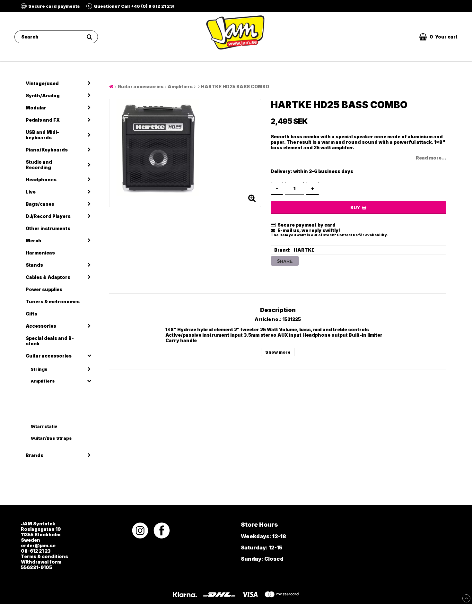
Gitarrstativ (44, 426)
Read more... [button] (431, 157)
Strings (39, 369)
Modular (36, 107)
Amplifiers (43, 381)
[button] (438, 37)
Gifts (31, 313)
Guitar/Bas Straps (51, 438)
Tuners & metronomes (53, 301)
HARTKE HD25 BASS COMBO (235, 86)
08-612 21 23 (35, 551)
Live (31, 191)
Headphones (41, 179)
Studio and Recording (39, 164)
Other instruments (48, 228)
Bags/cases (40, 204)
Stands (34, 265)
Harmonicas (40, 252)
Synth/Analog (43, 95)
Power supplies (44, 289)
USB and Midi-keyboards (42, 134)
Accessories (41, 326)
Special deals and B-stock (50, 340)
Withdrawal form (41, 562)
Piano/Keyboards (47, 149)
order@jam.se (38, 545)
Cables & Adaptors (48, 277)
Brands (34, 455)
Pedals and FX (43, 120)
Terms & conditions (44, 556)
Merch (33, 240)
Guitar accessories (49, 355)
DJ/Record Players (48, 216)
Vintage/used (42, 83)
